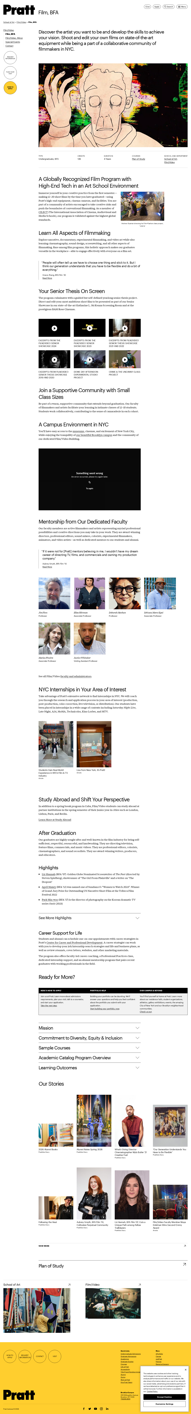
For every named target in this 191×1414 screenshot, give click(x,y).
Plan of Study (138, 159)
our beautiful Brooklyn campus (94, 435)
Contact (40, 1356)
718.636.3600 (125, 1399)
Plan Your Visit (10, 72)
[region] (164, 1389)
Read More (47, 278)
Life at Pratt (125, 1367)
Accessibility (125, 1369)
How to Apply (10, 87)
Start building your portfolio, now (104, 1008)
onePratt (159, 1359)
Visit (55, 1356)
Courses (124, 1364)
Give (147, 6)
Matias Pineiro (46, 657)
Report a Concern (162, 1364)
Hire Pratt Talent (126, 1382)
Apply (156, 6)
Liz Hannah (48, 874)
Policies (158, 1361)
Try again (89, 489)
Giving (123, 1377)
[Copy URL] (90, 482)
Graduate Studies (127, 1361)
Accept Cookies (164, 1397)
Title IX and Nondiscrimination (132, 1372)
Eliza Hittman (81, 612)
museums (78, 431)
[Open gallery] (113, 105)
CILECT (43, 212)
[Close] (186, 1370)
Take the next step (49, 1005)
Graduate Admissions (128, 1356)
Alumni (123, 1374)
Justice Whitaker (82, 657)
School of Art (8, 22)
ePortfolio (159, 1354)
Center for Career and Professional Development (75, 942)
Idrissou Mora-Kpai (153, 612)
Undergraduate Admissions (131, 1354)
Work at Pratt (125, 1380)
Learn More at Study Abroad (55, 819)
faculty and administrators (75, 676)
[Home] (19, 1395)
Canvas (158, 1356)
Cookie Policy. (152, 1391)
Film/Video (21, 22)
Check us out (146, 1011)
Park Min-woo (50, 899)
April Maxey (49, 887)
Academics (125, 1359)
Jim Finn (43, 612)
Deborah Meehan (117, 612)
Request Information (10, 57)
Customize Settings (164, 1404)
